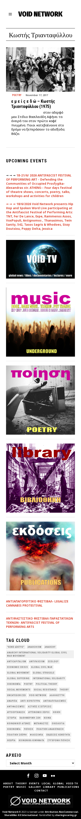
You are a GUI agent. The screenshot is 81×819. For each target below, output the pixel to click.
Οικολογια (58, 723)
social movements (18, 689)
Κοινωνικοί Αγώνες (19, 723)
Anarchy (50, 647)
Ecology (53, 661)
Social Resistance (45, 689)
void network (37, 695)
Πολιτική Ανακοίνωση (50, 729)
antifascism (37, 661)
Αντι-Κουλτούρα (30, 701)
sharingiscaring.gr (66, 815)
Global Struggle (43, 673)
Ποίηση (28, 729)
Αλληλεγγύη (57, 695)
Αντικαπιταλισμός (54, 701)
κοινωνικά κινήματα (31, 740)
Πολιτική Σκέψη (17, 735)
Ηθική (56, 712)
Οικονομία (14, 729)
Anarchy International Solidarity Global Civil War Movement (37, 654)
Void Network (10, 811)
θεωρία (11, 740)
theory (64, 689)
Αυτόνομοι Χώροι (39, 712)
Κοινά (47, 718)
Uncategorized (16, 695)
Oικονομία (14, 684)
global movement (18, 673)
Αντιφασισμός (16, 706)
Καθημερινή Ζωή (30, 718)
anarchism (34, 647)
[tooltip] (28, 775)
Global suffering (18, 678)
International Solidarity (49, 678)
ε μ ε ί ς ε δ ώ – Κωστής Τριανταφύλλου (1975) (33, 104)
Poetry (16, 95)
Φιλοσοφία (36, 735)
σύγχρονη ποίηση (59, 740)
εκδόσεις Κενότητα (58, 735)
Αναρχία (12, 701)
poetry (28, 684)
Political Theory (46, 684)
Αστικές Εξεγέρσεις (40, 706)
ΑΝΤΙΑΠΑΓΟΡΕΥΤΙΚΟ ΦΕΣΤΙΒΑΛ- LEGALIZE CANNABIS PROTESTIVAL (37, 603)
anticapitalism (16, 661)
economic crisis (17, 667)
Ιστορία (11, 718)
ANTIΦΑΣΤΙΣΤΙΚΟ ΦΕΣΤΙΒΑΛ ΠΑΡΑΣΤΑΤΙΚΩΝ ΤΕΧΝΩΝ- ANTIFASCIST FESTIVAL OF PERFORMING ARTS (39, 623)
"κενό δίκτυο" (15, 647)
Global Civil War (41, 667)
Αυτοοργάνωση (16, 712)
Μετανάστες (41, 723)
